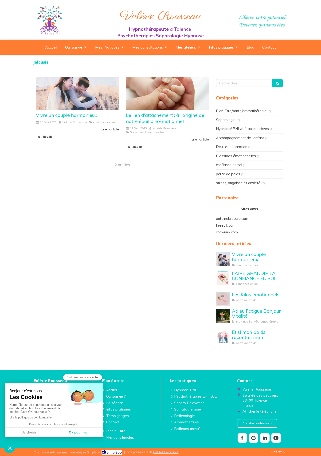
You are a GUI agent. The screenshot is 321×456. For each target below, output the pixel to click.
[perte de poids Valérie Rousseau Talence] (223, 299)
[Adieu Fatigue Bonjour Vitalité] (223, 316)
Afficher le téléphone (260, 411)
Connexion (278, 451)
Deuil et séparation (231, 146)
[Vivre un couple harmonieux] (77, 93)
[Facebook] (242, 438)
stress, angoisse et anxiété (238, 183)
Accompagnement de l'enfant (240, 138)
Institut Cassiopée (165, 452)
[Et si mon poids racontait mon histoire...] (223, 337)
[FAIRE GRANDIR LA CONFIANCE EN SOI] (223, 278)
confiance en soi (229, 165)
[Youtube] (276, 438)
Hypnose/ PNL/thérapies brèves (242, 128)
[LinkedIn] (265, 438)
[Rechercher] (277, 83)
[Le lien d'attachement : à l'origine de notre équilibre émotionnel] (167, 93)
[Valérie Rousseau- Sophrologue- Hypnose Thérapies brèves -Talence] (49, 19)
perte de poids (228, 174)
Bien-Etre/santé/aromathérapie (241, 111)
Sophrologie (225, 120)
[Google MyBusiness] (253, 438)
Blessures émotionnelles (236, 156)
